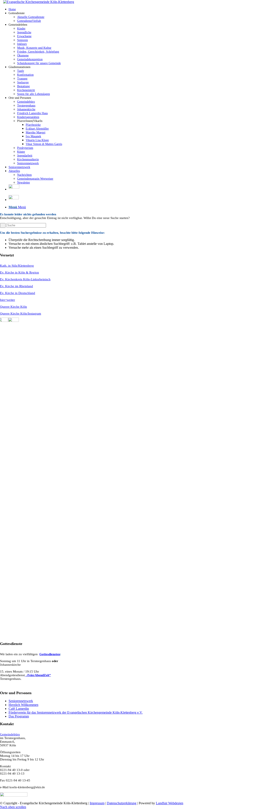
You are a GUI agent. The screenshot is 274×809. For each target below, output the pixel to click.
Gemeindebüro (10, 734)
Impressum (97, 803)
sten (57, 654)
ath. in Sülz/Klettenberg (18, 265)
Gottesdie (46, 654)
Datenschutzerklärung (121, 803)
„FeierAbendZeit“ (38, 675)
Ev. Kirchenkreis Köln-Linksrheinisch (25, 279)
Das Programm (19, 716)
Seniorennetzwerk (21, 701)
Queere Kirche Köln (13, 306)
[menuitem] (141, 9)
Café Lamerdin (19, 708)
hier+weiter (7, 300)
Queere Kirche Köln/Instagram (20, 313)
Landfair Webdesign (169, 803)
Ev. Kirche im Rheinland (16, 286)
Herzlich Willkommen (23, 705)
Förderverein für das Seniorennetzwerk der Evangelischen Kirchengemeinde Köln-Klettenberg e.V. (76, 712)
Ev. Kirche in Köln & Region (19, 272)
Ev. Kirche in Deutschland (17, 293)
